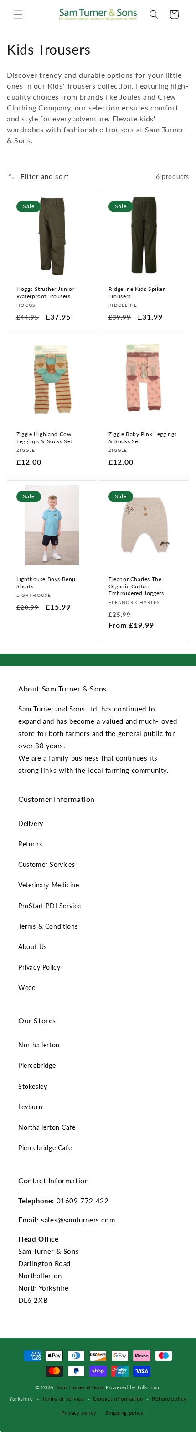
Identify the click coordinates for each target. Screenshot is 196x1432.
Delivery (30, 823)
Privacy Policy (39, 967)
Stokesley (32, 1086)
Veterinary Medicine (48, 885)
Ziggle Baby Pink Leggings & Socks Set (142, 438)
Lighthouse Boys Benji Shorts (46, 583)
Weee (26, 987)
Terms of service (63, 1399)
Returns (30, 844)
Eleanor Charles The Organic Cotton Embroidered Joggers (136, 586)
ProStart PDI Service (49, 906)
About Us (32, 947)
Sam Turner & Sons (80, 1387)
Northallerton (39, 1045)
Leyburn (30, 1107)
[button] (18, 15)
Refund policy (169, 1399)
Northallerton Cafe (47, 1127)
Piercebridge (37, 1065)
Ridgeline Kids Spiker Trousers (136, 292)
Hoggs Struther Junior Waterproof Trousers (45, 292)
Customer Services (46, 864)
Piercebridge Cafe (45, 1148)
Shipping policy (124, 1413)
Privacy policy (79, 1413)
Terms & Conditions (48, 926)
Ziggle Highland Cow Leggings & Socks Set (44, 438)
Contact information (118, 1399)
